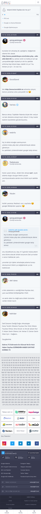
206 (28, 390)
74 (3, 368)
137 (15, 377)
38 (36, 360)
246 (38, 397)
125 (17, 375)
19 (32, 358)
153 (23, 380)
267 (28, 402)
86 (29, 368)
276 (19, 405)
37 (34, 360)
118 (36, 372)
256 (31, 400)
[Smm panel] (20, 412)
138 (17, 377)
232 (31, 395)
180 (26, 385)
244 (31, 397)
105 (38, 370)
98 (18, 370)
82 (20, 368)
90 (38, 368)
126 (20, 375)
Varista (12, 105)
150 (14, 380)
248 (6, 400)
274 (13, 405)
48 (20, 363)
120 (3, 375)
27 (11, 360)
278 (25, 405)
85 (27, 368)
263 (15, 402)
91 (3, 370)
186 (6, 387)
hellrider (13, 313)
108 (8, 372)
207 (31, 390)
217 (23, 392)
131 (35, 375)
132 (38, 375)
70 (32, 365)
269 (34, 402)
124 (14, 375)
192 (23, 387)
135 (9, 377)
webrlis (13, 132)
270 (38, 402)
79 (13, 368)
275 (15, 405)
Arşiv (10, 497)
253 (22, 400)
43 (9, 363)
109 (11, 372)
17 (28, 358)
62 (14, 365)
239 (15, 397)
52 (29, 363)
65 (21, 365)
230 (25, 395)
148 (9, 380)
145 (38, 377)
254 (25, 400)
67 (25, 365)
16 (26, 358)
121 (6, 375)
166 (23, 382)
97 (16, 370)
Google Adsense (5, 463)
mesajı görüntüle (13, 231)
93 (7, 370)
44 (11, 363)
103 (32, 370)
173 (6, 385)
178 (20, 385)
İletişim (10, 508)
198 (3, 390)
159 (3, 382)
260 (6, 402)
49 (23, 363)
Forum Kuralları (10, 504)
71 (34, 365)
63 (16, 365)
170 (35, 382)
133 (3, 377)
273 (9, 405)
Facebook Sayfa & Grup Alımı (28, 476)
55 (36, 363)
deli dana (13, 280)
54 (34, 363)
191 (20, 387)
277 (22, 405)
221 (35, 392)
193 (26, 387)
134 (6, 377)
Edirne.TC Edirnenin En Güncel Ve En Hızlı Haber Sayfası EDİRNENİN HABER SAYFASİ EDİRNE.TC (18, 347)
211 (5, 392)
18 (30, 358)
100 (23, 370)
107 (5, 372)
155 (29, 380)
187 (9, 387)
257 (34, 400)
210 (2, 392)
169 (32, 382)
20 (34, 358)
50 (25, 363)
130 (32, 375)
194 (29, 387)
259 (3, 402)
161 (9, 382)
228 (19, 395)
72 (36, 365)
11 (16, 358)
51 (27, 363)
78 (11, 368)
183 (34, 385)
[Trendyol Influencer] (34, 424)
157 (35, 380)
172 (3, 385)
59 (7, 365)
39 (38, 360)
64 (18, 365)
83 (22, 368)
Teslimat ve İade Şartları (30, 500)
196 (35, 387)
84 (25, 368)
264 (19, 402)
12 (18, 358)
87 (31, 368)
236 (6, 397)
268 (31, 402)
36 (32, 360)
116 (30, 372)
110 (14, 372)
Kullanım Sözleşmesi (30, 504)
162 (12, 382)
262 (12, 402)
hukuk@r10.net (34, 486)
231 (28, 395)
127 (23, 375)
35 (29, 360)
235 (3, 397)
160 (6, 382)
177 (17, 385)
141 (26, 377)
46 (16, 363)
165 (20, 382)
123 (11, 375)
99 (21, 370)
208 (34, 390)
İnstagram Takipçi (25, 463)
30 (18, 360)
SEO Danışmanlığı (5, 473)
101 (26, 370)
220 (32, 392)
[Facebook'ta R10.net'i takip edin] (37, 443)
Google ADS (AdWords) (7, 476)
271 (4, 405)
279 (28, 405)
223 (3, 395)
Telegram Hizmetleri (25, 466)
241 (22, 397)
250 (12, 400)
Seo (33, 418)
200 (9, 390)
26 (9, 360)
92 (5, 370)
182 (31, 385)
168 (29, 382)
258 (37, 400)
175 (12, 385)
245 (34, 397)
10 (14, 358)
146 (3, 380)
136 (12, 377)
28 (14, 360)
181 (29, 385)
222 (38, 392)
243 (28, 397)
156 (32, 380)
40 (3, 363)
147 (6, 380)
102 (29, 370)
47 (18, 363)
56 (38, 363)
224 (6, 395)
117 (33, 372)
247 (3, 400)
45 (14, 363)
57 (3, 365)
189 (14, 387)
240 (19, 397)
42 (7, 363)
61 (12, 365)
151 (17, 380)
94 (9, 370)
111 (17, 372)
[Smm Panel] (34, 412)
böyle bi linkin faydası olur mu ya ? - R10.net (7, 2)
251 (15, 400)
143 (32, 377)
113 (22, 372)
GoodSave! (14, 79)
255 (28, 400)
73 (38, 365)
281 (34, 405)
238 (12, 397)
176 (14, 385)
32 (23, 360)
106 (2, 372)
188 (11, 387)
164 (18, 382)
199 (6, 390)
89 (36, 368)
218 (26, 392)
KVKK (10, 500)
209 (37, 390)
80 (16, 368)
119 (38, 372)
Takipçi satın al (7, 412)
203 (18, 390)
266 (25, 402)
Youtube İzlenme (25, 470)
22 (39, 358)
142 (29, 377)
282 (37, 405)
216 (20, 392)
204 (21, 390)
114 (25, 372)
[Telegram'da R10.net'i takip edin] (20, 443)
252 (18, 400)
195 (32, 387)
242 (25, 397)
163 (15, 382)
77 (9, 368)
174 (9, 385)
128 (26, 375)
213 (11, 392)
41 (5, 363)
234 (38, 395)
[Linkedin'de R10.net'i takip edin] (29, 443)
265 (22, 402)
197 (38, 387)
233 (34, 395)
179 (23, 385)
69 (30, 365)
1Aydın (12, 193)
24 (5, 360)
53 (32, 363)
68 (27, 365)
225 (9, 395)
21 (36, 358)
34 (27, 360)
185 (3, 387)
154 (26, 380)
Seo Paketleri (5, 436)
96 (14, 370)
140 (23, 377)
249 (9, 400)
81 (18, 368)
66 (23, 365)
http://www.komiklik (13, 89)
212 (8, 392)
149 (11, 380)
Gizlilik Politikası (31, 497)
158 (38, 380)
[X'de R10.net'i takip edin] (12, 443)
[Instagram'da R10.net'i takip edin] (4, 443)
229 (22, 395)
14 (22, 358)
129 (29, 375)
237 (9, 397)
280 (31, 405)
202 (15, 390)
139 (20, 377)
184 (37, 385)
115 (28, 372)
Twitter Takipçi (24, 473)
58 (5, 365)
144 (35, 377)
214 (14, 392)
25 (7, 360)
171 (38, 382)
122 (9, 375)
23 (2, 360)
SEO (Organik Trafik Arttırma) (9, 466)
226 (12, 395)
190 (17, 387)
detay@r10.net (35, 491)
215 (17, 392)
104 (35, 370)
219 (29, 392)
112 (19, 372)
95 (12, 370)
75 (5, 368)
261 (9, 402)
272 (6, 405)
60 (9, 365)
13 (20, 358)
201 (12, 390)
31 (20, 360)
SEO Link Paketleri (6, 470)
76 (7, 368)
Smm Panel (20, 431)
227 (16, 395)
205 (25, 390)
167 (26, 382)
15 (24, 358)
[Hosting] (7, 418)
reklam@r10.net (34, 482)
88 (34, 368)
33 (25, 360)
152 (20, 380)
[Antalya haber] (7, 424)
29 (16, 360)
